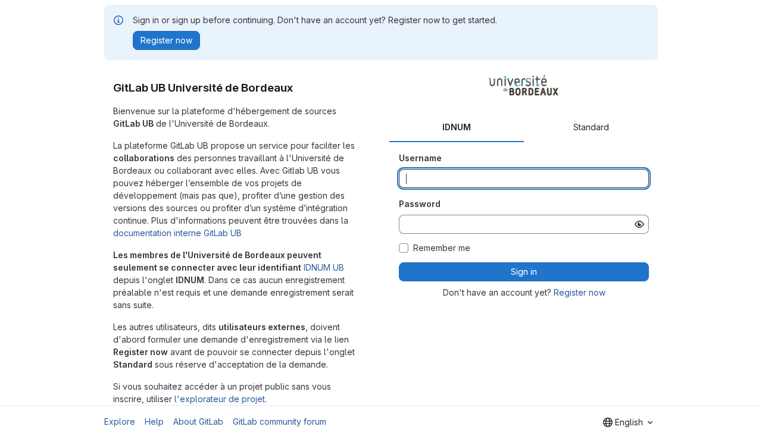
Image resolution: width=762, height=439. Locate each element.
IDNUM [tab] (456, 127)
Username (420, 158)
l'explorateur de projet (219, 399)
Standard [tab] (591, 127)
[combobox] (628, 422)
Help (154, 421)
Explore (119, 421)
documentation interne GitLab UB (177, 233)
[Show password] (639, 224)
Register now (579, 292)
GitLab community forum (279, 421)
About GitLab (198, 421)
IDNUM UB (324, 267)
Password (420, 204)
